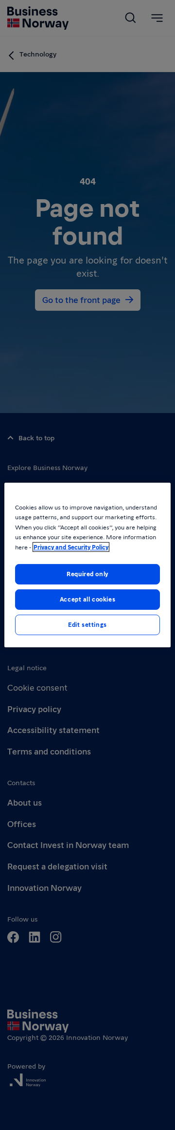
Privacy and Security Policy (71, 547)
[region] (87, 565)
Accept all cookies (87, 599)
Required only (87, 574)
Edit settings (87, 624)
